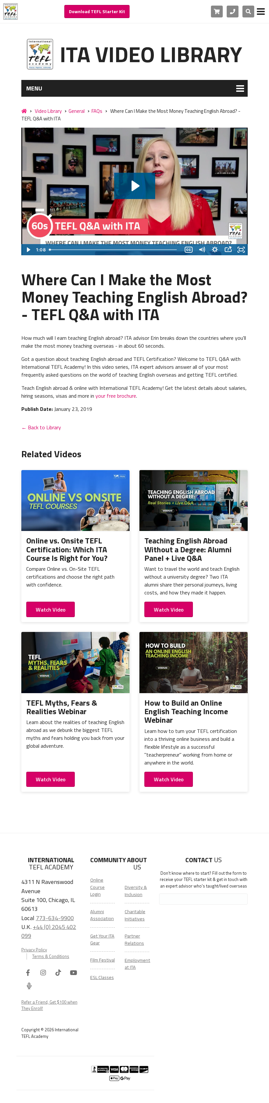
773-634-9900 (55, 917)
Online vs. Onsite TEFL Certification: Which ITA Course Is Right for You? (67, 549)
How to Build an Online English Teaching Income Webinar (186, 711)
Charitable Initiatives (135, 915)
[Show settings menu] (214, 249)
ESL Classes (102, 977)
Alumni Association (102, 915)
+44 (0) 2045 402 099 (48, 931)
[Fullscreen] (241, 249)
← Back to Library (41, 427)
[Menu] (261, 11)
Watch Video (51, 610)
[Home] (24, 111)
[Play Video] (27, 249)
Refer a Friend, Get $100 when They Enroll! (49, 1005)
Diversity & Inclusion (136, 891)
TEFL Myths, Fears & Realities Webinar (61, 707)
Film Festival (102, 960)
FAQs (97, 111)
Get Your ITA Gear (102, 939)
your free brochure (115, 396)
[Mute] (201, 249)
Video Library (48, 111)
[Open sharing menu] (228, 249)
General (77, 111)
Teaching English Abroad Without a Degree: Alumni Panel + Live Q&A (188, 549)
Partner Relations (134, 939)
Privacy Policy (34, 950)
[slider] (114, 249)
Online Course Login (97, 887)
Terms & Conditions (50, 956)
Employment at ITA (137, 964)
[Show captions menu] (188, 249)
